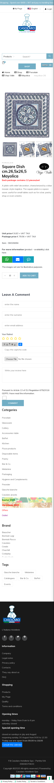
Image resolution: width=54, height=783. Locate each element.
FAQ (4, 677)
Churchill (6, 550)
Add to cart (29, 275)
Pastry (5, 458)
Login (49, 9)
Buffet (5, 438)
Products (7, 56)
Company (6, 653)
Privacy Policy (7, 781)
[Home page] (27, 23)
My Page (18, 8)
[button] (47, 65)
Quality (5, 701)
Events (7, 584)
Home (7, 72)
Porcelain (33, 72)
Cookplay (6, 553)
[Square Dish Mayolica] (10, 149)
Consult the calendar (12, 744)
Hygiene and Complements (14, 479)
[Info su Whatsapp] (7, 259)
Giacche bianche (9, 489)
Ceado (5, 546)
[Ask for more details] (28, 259)
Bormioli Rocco (9, 539)
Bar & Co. (6, 464)
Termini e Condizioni (37, 781)
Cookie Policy (21, 781)
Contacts (6, 667)
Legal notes (7, 658)
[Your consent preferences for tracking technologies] (49, 778)
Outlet (5, 515)
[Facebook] (4, 638)
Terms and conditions (12, 706)
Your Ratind (7, 334)
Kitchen (5, 443)
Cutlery (5, 428)
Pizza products (9, 448)
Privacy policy (8, 662)
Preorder (6, 484)
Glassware (7, 423)
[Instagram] (11, 638)
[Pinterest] (24, 638)
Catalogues (9, 578)
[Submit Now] (17, 259)
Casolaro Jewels (9, 494)
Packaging (7, 474)
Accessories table (10, 433)
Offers (5, 510)
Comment (13, 403)
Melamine (6, 469)
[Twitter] (18, 638)
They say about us (10, 672)
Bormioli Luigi (8, 536)
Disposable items (10, 453)
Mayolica (25, 75)
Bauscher (6, 532)
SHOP (27, 66)
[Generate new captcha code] (20, 344)
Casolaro (6, 543)
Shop (19, 72)
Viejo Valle (9, 75)
